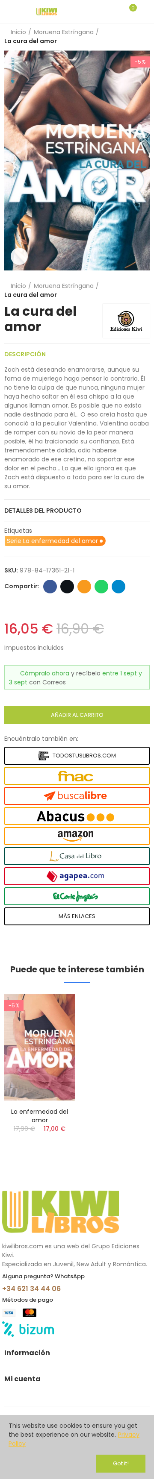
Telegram (118, 586)
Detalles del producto (43, 510)
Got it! (121, 1463)
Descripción (25, 354)
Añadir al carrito (77, 715)
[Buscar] (114, 11)
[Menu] (8, 11)
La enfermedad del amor (39, 1115)
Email (84, 586)
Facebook (50, 586)
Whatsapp (101, 586)
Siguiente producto (143, 36)
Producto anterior (122, 36)
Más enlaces (77, 916)
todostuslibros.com (84, 755)
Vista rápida (53, 1008)
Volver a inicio (132, 36)
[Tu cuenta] (145, 11)
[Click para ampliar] (19, 256)
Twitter (67, 586)
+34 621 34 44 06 (31, 1289)
